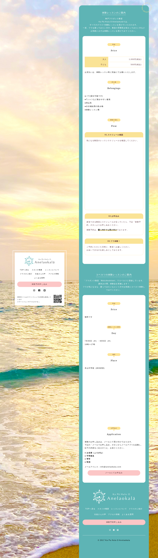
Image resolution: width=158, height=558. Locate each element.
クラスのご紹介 (26, 274)
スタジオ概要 (37, 270)
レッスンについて (52, 270)
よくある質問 (39, 278)
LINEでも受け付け (108, 230)
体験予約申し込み (39, 284)
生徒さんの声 (40, 274)
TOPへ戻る (24, 270)
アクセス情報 (54, 274)
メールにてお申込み (114, 473)
